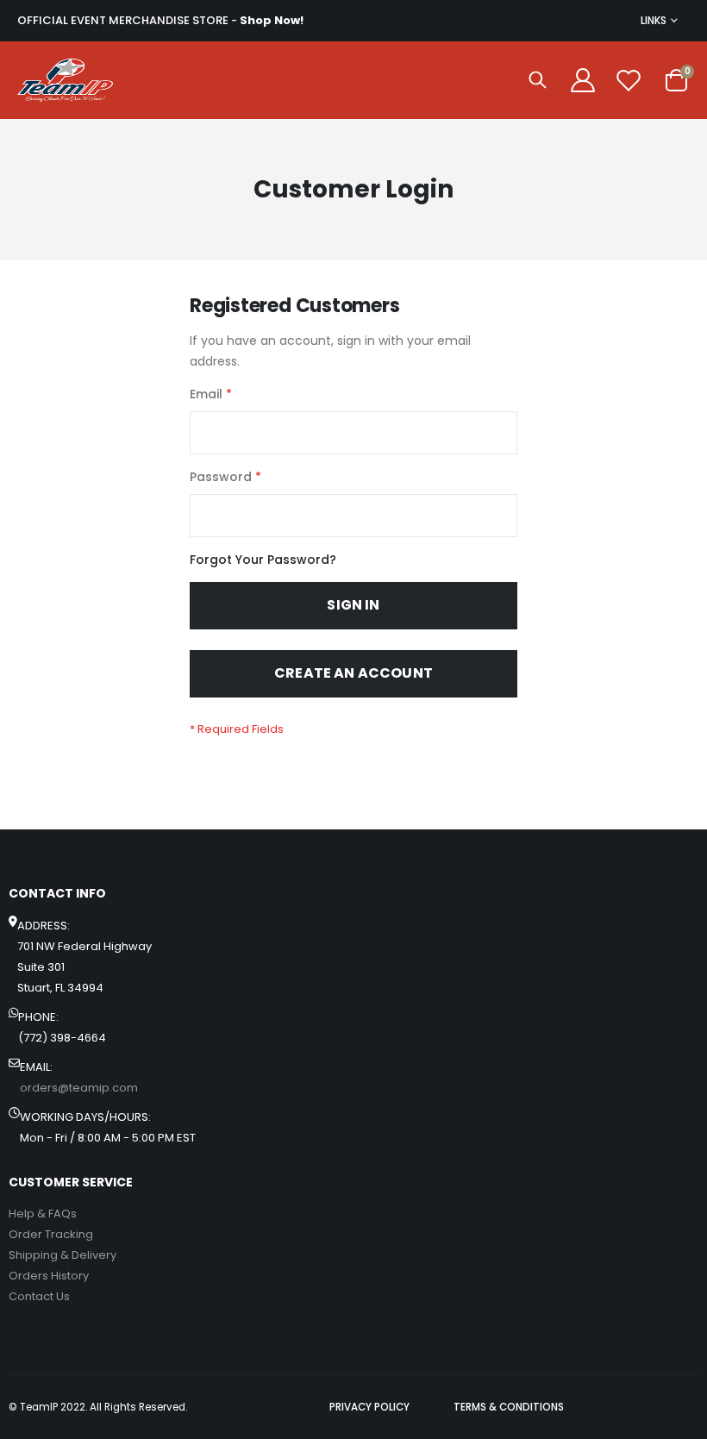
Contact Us (39, 1296)
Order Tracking (51, 1234)
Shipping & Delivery (62, 1255)
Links (653, 20)
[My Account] (582, 80)
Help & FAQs (43, 1213)
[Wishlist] (628, 80)
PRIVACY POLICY (369, 1407)
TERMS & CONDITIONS (509, 1407)
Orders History (49, 1275)
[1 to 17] (65, 80)
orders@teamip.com (79, 1087)
